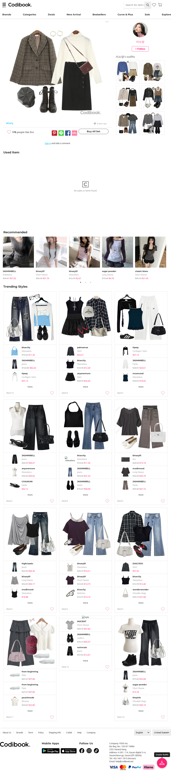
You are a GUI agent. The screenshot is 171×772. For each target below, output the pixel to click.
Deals (51, 14)
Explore (166, 14)
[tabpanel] (19, 257)
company (91, 732)
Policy (41, 732)
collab (69, 732)
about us (7, 732)
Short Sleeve (42, 274)
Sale (147, 14)
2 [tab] (85, 282)
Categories (29, 14)
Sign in (48, 143)
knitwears (7, 274)
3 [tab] (90, 282)
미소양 (140, 42)
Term (30, 732)
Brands (6, 14)
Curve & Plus (125, 14)
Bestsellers (99, 14)
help (79, 732)
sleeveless (74, 274)
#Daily (9, 123)
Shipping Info (55, 732)
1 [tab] (80, 282)
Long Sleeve (107, 274)
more (30, 386)
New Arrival (74, 14)
